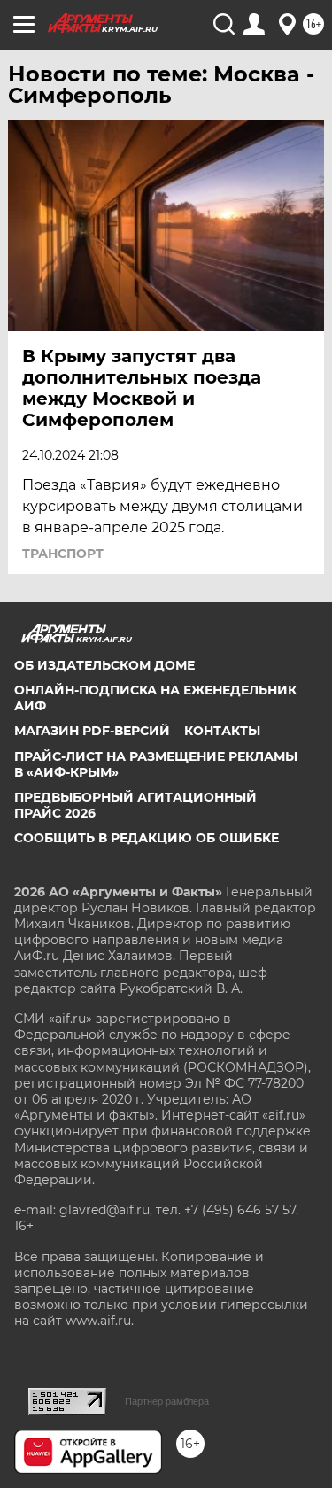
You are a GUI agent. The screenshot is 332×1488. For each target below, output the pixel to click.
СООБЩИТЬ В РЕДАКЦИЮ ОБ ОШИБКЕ (146, 838)
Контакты (222, 731)
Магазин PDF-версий (92, 731)
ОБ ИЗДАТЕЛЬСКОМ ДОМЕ (104, 665)
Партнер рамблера (167, 1401)
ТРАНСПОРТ (63, 553)
